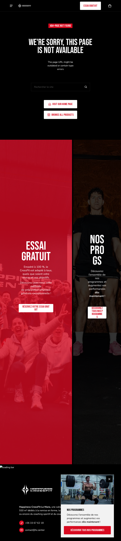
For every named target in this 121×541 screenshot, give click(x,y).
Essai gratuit (90, 6)
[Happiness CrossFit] (24, 6)
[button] (110, 6)
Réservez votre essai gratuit (36, 308)
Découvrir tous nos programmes (87, 530)
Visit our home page (62, 104)
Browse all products (62, 115)
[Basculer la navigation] (11, 6)
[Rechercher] (86, 87)
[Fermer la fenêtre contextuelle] (109, 479)
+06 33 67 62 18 (34, 523)
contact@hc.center (35, 530)
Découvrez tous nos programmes (97, 312)
